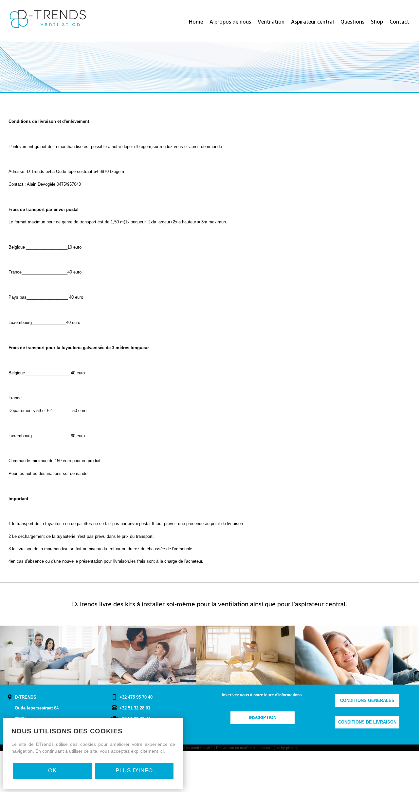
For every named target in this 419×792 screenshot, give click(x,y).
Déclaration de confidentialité (189, 748)
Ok (52, 770)
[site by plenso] (286, 748)
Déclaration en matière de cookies (243, 748)
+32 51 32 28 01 (134, 708)
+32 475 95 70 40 (136, 697)
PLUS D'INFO (134, 770)
